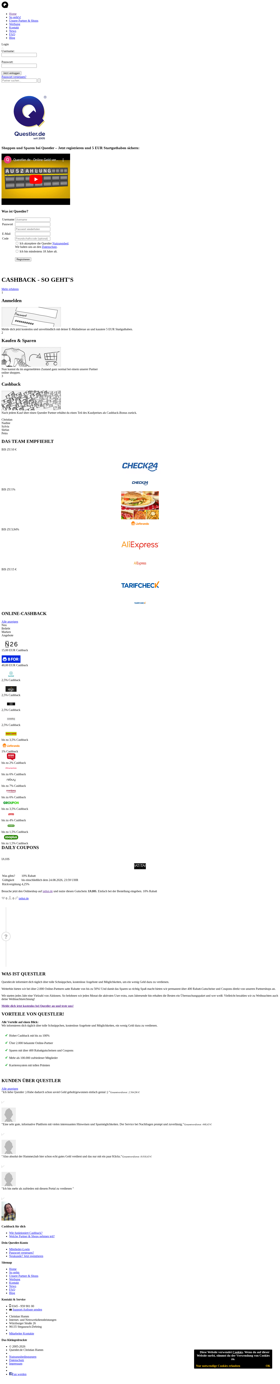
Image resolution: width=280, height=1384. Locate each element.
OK (268, 1365)
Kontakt (14, 27)
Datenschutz (49, 246)
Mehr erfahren (10, 289)
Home (13, 13)
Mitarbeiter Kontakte (21, 1333)
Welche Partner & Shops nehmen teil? (32, 1236)
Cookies (238, 1352)
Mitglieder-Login (19, 1249)
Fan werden (19, 1374)
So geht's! (15, 17)
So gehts (14, 1272)
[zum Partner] (140, 486)
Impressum (15, 1363)
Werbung (14, 24)
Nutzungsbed (60, 243)
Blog (12, 37)
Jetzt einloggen (11, 73)
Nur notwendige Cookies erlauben (218, 1365)
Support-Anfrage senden (27, 1309)
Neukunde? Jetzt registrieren (26, 1256)
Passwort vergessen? (14, 76)
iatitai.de (48, 891)
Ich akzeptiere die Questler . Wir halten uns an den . (42, 245)
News (12, 31)
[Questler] (29, 140)
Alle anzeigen (10, 621)
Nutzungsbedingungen (22, 1356)
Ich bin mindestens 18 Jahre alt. (38, 251)
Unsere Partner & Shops (23, 20)
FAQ (12, 34)
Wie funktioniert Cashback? (25, 1232)
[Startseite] (5, 7)
